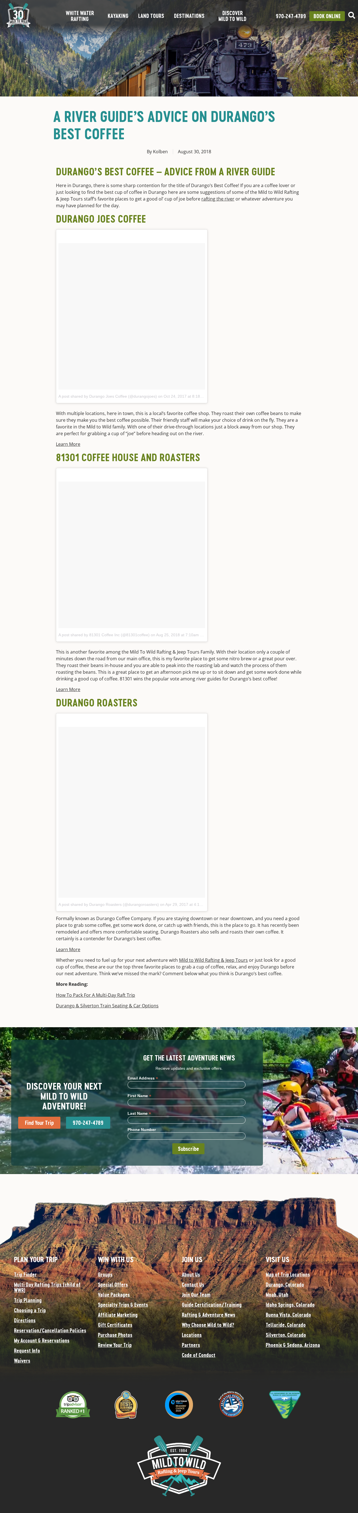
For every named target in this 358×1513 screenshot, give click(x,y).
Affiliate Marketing (118, 1315)
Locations (192, 1335)
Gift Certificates (115, 1325)
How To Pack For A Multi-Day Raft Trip (95, 995)
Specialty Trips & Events (123, 1305)
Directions (25, 1320)
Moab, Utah (277, 1295)
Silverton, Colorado (286, 1335)
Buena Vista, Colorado (288, 1315)
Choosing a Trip (30, 1310)
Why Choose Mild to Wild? (208, 1325)
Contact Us (193, 1284)
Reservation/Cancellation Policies (50, 1330)
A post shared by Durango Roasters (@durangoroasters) (108, 904)
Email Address (143, 1078)
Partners (191, 1345)
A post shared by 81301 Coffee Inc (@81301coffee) (104, 635)
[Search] (351, 15)
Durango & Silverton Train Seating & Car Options (107, 1006)
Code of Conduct (198, 1355)
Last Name (139, 1113)
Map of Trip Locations (288, 1274)
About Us (191, 1274)
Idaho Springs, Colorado (290, 1305)
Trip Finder (25, 1274)
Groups (105, 1274)
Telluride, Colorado (286, 1325)
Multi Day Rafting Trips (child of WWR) (47, 1287)
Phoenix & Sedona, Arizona (293, 1345)
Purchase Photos (115, 1335)
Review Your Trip (115, 1345)
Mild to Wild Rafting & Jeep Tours (213, 960)
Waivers (22, 1361)
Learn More (68, 444)
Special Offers (113, 1284)
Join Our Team (196, 1295)
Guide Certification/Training (212, 1305)
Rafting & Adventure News (208, 1315)
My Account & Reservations (41, 1340)
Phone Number (142, 1130)
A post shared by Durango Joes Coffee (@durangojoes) (107, 396)
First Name (139, 1095)
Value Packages (114, 1295)
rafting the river (217, 199)
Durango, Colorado (285, 1284)
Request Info (27, 1350)
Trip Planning (28, 1300)
